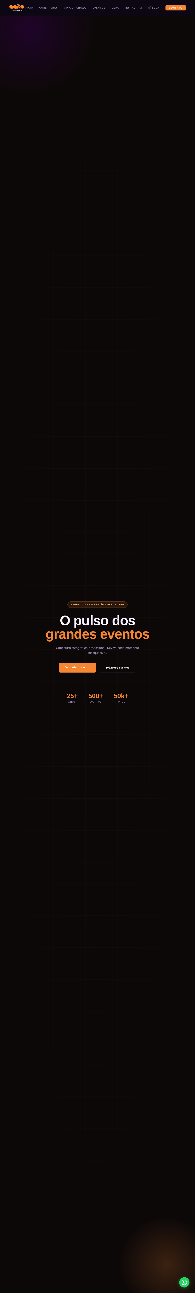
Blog (115, 7)
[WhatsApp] (184, 1282)
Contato (176, 7)
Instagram (133, 7)
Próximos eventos (117, 667)
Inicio (29, 7)
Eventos (99, 7)
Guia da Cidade (75, 7)
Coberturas (48, 7)
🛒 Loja (153, 7)
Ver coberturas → (77, 667)
